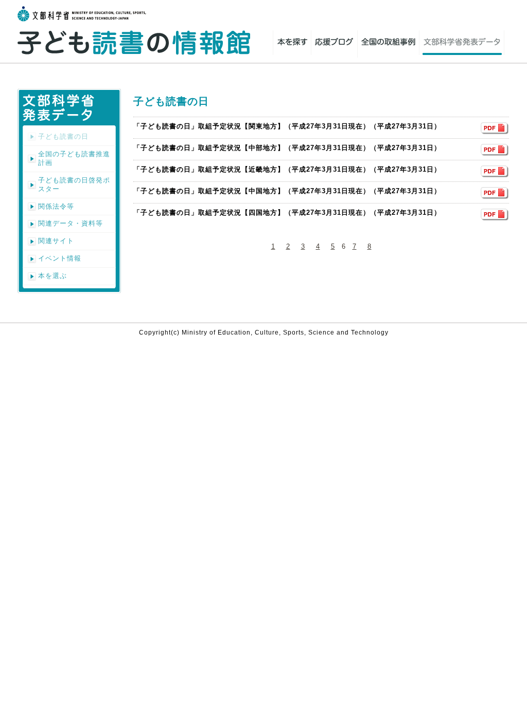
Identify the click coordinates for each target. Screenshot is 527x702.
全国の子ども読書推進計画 (74, 158)
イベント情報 (59, 258)
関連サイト (56, 241)
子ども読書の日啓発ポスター (74, 184)
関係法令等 (56, 206)
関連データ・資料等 (70, 223)
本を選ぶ (52, 276)
